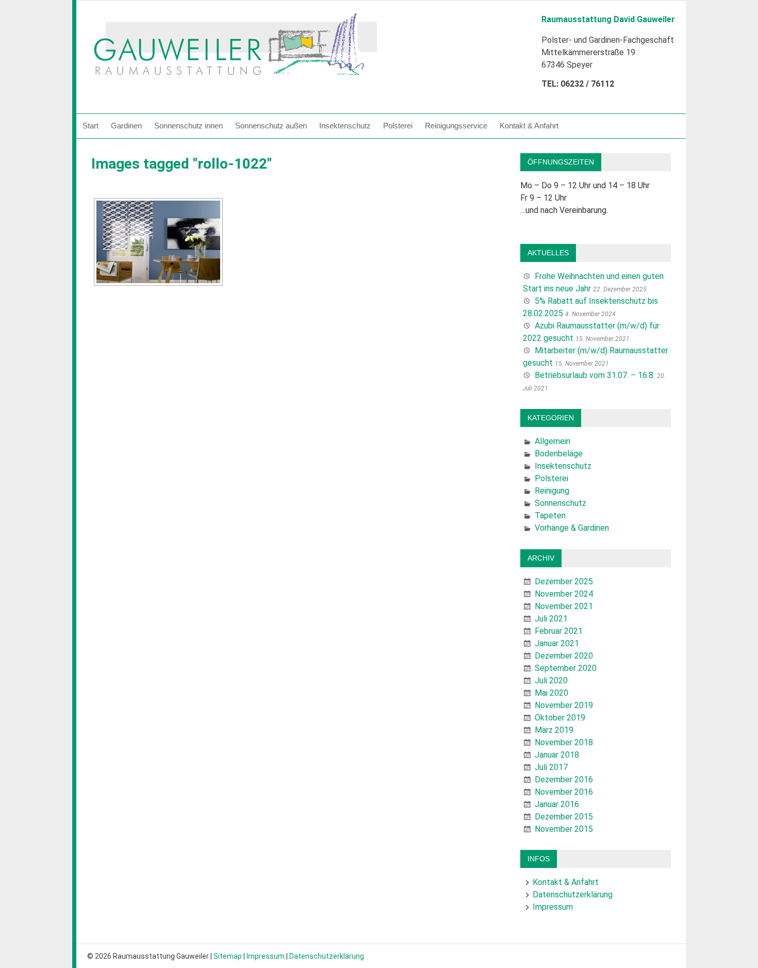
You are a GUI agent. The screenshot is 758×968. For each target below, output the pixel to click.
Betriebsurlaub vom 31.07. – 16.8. (595, 375)
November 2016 (564, 792)
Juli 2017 (551, 767)
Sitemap (227, 956)
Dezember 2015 (564, 817)
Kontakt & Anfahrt (529, 125)
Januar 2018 (557, 755)
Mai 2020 (551, 693)
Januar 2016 (557, 804)
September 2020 (566, 668)
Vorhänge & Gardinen (572, 528)
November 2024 (564, 594)
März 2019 (554, 730)
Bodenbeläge (559, 453)
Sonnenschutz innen (188, 125)
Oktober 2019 (560, 718)
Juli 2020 (551, 680)
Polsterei (398, 125)
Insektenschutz (345, 125)
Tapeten (550, 515)
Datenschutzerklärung (573, 894)
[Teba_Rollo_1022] (158, 242)
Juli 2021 (551, 619)
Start (90, 125)
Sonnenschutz (560, 503)
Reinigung (552, 491)
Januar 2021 (557, 643)
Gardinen (126, 125)
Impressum (553, 907)
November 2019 (564, 705)
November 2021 (564, 606)
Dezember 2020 (564, 656)
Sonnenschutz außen (271, 125)
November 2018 (564, 742)
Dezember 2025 (564, 581)
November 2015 (564, 829)
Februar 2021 (559, 631)
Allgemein (552, 441)
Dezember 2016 (564, 779)
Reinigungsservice (456, 125)
